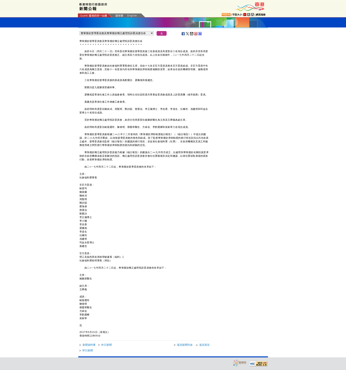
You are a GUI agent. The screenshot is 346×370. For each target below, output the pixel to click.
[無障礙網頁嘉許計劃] (239, 362)
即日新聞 (87, 350)
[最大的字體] (252, 14)
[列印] (200, 33)
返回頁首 (204, 344)
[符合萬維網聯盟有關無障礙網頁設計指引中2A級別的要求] (258, 363)
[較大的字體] (248, 14)
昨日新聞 (106, 344)
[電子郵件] (192, 33)
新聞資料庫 (89, 344)
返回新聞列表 (185, 344)
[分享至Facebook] (183, 33)
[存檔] (196, 33)
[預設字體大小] (244, 14)
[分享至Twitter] (187, 33)
